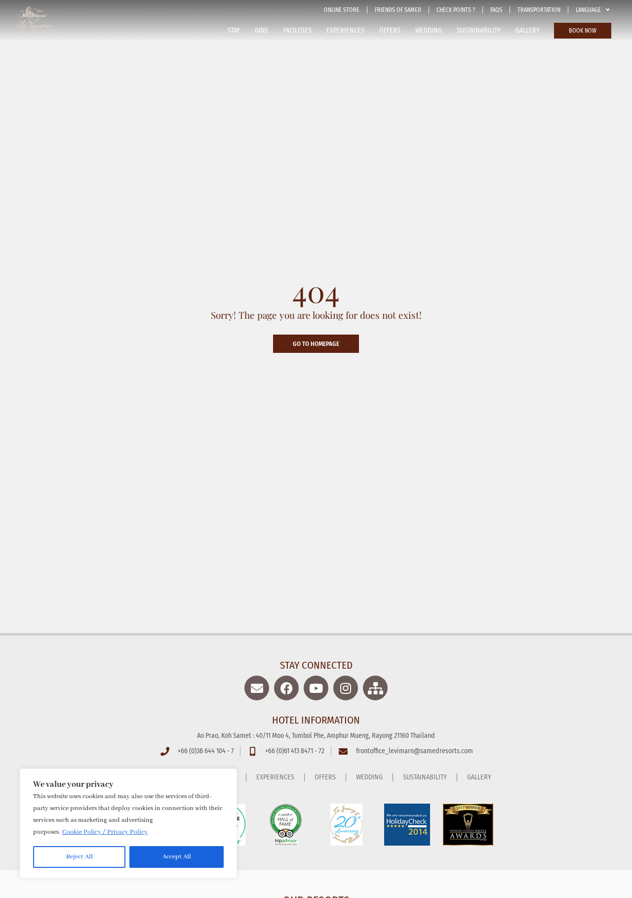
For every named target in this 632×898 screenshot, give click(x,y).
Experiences (345, 30)
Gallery (527, 30)
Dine (262, 30)
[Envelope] (256, 688)
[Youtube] (316, 688)
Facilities (297, 30)
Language (588, 9)
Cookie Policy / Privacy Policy (105, 832)
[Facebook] (286, 688)
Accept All (176, 857)
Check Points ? (455, 9)
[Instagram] (345, 688)
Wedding (428, 30)
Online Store (341, 9)
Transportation (538, 9)
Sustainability (479, 30)
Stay (234, 30)
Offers (389, 30)
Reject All (79, 857)
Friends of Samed (398, 9)
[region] (128, 823)
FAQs (496, 9)
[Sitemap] (375, 688)
